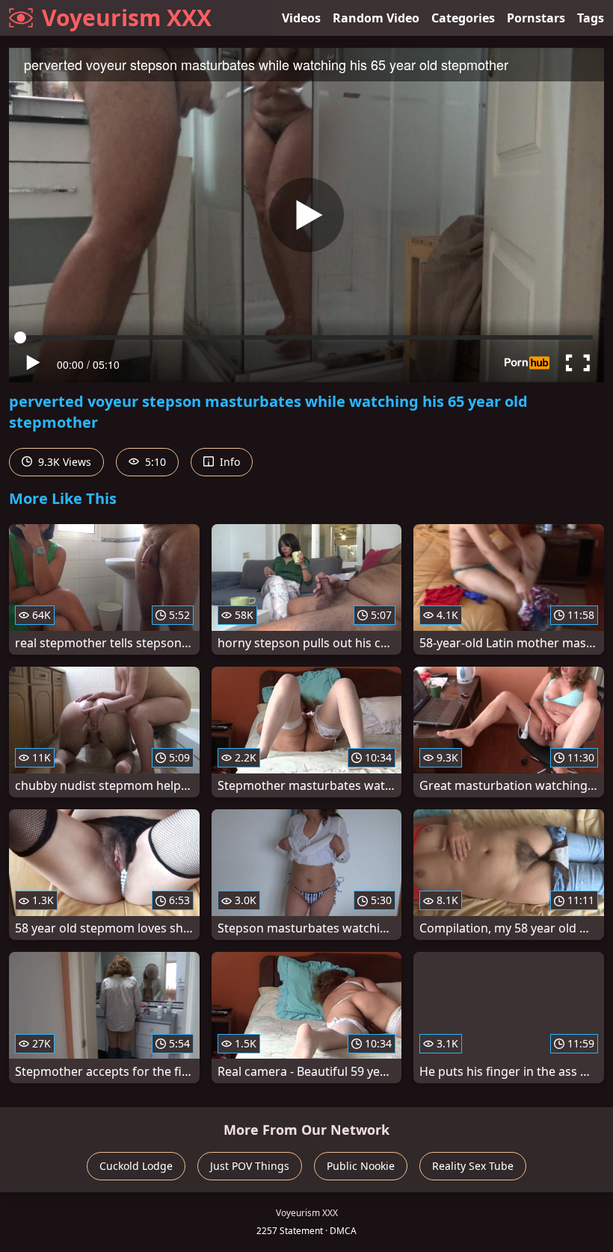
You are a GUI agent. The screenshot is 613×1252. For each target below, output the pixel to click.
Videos (301, 18)
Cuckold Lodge (136, 1166)
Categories (463, 18)
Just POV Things (249, 1166)
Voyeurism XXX (127, 17)
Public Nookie (361, 1166)
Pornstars (536, 18)
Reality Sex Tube (473, 1166)
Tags (590, 18)
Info (228, 462)
